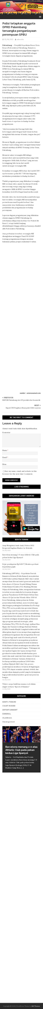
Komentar (6, 432)
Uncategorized (8, 722)
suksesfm (20, 39)
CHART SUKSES (8, 706)
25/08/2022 (8, 39)
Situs (4, 464)
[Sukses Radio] (21, 13)
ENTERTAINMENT (9, 710)
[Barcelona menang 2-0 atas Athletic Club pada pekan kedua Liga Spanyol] (21, 734)
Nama (4, 450)
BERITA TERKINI (9, 702)
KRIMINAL (6, 714)
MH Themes (36, 1006)
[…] (22, 768)
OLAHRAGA (7, 718)
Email (4, 457)
